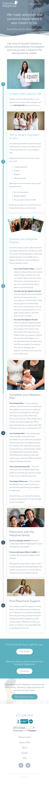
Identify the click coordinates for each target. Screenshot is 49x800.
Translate (32, 730)
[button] (45, 4)
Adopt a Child (24, 742)
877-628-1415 (35, 4)
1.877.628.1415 (18, 105)
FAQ (24, 758)
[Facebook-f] (21, 765)
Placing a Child (25, 737)
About (24, 747)
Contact (24, 753)
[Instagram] (28, 765)
